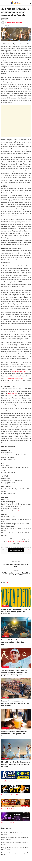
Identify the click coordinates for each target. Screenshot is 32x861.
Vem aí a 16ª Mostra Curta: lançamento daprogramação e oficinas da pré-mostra (15, 642)
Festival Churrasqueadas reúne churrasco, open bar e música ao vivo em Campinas (15, 703)
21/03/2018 (6, 25)
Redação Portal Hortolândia (14, 22)
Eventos (5, 605)
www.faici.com (7, 383)
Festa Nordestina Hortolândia (9, 809)
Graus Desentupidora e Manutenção (11, 781)
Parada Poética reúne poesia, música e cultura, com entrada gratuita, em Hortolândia (15, 611)
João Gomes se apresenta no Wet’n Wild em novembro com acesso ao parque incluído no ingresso (14, 672)
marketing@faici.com (19, 371)
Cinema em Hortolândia (8, 823)
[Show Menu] (2, 2)
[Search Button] (30, 2)
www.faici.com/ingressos (15, 378)
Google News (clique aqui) (16, 541)
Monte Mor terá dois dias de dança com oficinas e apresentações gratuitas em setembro (15, 764)
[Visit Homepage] (16, 2)
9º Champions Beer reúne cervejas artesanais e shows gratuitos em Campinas (14, 733)
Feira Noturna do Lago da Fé (9, 795)
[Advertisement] (16, 121)
